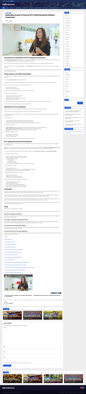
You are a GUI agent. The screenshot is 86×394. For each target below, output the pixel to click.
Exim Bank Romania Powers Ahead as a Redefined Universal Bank (46, 295)
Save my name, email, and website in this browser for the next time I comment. (17, 362)
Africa (11, 7)
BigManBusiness (8, 4)
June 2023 (67, 41)
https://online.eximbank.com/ (10, 259)
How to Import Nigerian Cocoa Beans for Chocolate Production (32, 316)
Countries (67, 79)
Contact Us (25, 7)
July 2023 (67, 39)
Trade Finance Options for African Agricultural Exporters (52, 316)
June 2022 (67, 58)
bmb (10, 20)
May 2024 (67, 32)
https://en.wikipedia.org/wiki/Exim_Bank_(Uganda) (13, 257)
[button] (81, 7)
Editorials (66, 81)
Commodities (18, 7)
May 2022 (67, 60)
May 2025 (67, 15)
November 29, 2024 (69, 381)
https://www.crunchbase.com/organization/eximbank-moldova (15, 264)
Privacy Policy (38, 7)
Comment (5, 327)
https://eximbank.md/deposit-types (11, 244)
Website (4, 357)
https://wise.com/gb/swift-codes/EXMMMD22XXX (13, 272)
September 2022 (68, 53)
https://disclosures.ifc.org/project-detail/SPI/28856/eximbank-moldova (17, 262)
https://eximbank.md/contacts (10, 241)
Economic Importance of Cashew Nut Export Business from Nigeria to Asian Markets (11, 380)
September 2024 (68, 22)
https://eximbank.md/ (8, 239)
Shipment (67, 96)
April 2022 (67, 63)
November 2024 (68, 18)
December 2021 (68, 65)
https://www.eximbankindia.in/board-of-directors (13, 252)
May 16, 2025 (7, 381)
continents (67, 77)
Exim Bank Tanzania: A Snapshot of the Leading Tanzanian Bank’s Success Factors (18, 296)
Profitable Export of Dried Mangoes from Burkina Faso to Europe (53, 380)
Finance (66, 84)
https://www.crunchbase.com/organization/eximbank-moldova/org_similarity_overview (19, 267)
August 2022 (67, 56)
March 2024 (67, 34)
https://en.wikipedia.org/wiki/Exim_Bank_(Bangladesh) (14, 249)
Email (4, 351)
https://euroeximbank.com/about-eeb (11, 254)
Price (66, 93)
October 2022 (67, 51)
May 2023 (67, 44)
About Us (31, 7)
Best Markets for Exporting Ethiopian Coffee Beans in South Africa (12, 316)
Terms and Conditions (54, 7)
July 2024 (67, 27)
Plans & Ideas (67, 91)
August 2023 (67, 37)
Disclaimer (45, 7)
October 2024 (67, 20)
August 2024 (67, 25)
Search (66, 99)
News (7, 7)
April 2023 (67, 46)
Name (4, 346)
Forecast (66, 86)
